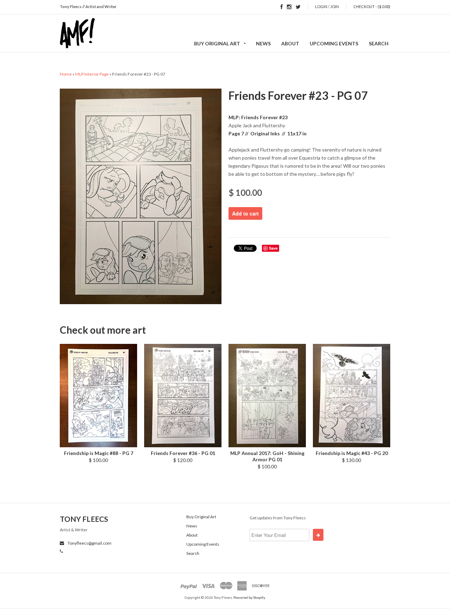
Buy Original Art (217, 43)
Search (378, 43)
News (263, 43)
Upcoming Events (334, 43)
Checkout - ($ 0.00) (371, 6)
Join (334, 6)
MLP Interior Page (92, 74)
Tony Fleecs (84, 518)
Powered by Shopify (249, 597)
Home (66, 74)
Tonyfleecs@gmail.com (89, 543)
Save (273, 248)
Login (321, 6)
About (290, 43)
